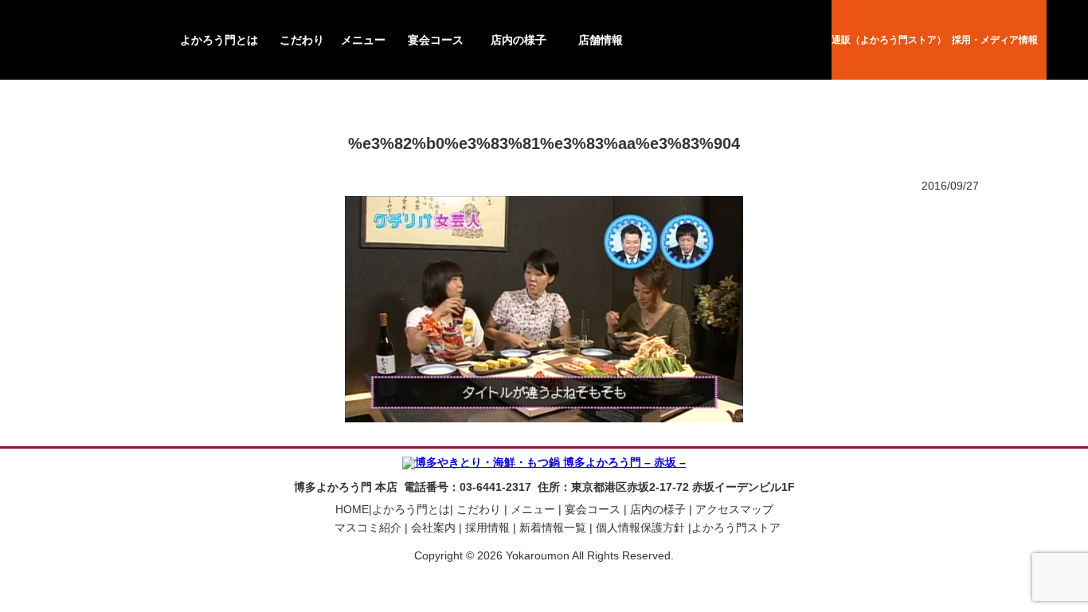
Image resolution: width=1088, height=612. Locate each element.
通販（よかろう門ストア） (889, 39)
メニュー (363, 39)
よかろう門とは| (412, 509)
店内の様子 (518, 39)
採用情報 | (489, 527)
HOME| (353, 509)
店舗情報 (600, 39)
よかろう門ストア (736, 527)
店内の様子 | (659, 509)
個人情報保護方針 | (642, 527)
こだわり (302, 39)
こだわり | (480, 509)
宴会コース (436, 39)
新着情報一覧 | (554, 527)
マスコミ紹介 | (369, 527)
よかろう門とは (219, 39)
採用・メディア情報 (995, 39)
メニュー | (534, 509)
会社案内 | (435, 527)
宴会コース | (594, 509)
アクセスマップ (734, 509)
